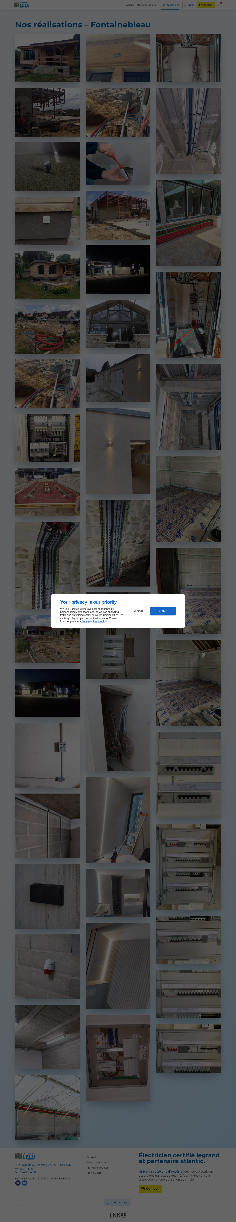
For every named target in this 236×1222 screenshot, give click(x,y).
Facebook (99, 621)
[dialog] (118, 611)
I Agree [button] (163, 611)
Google (85, 621)
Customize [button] (138, 611)
